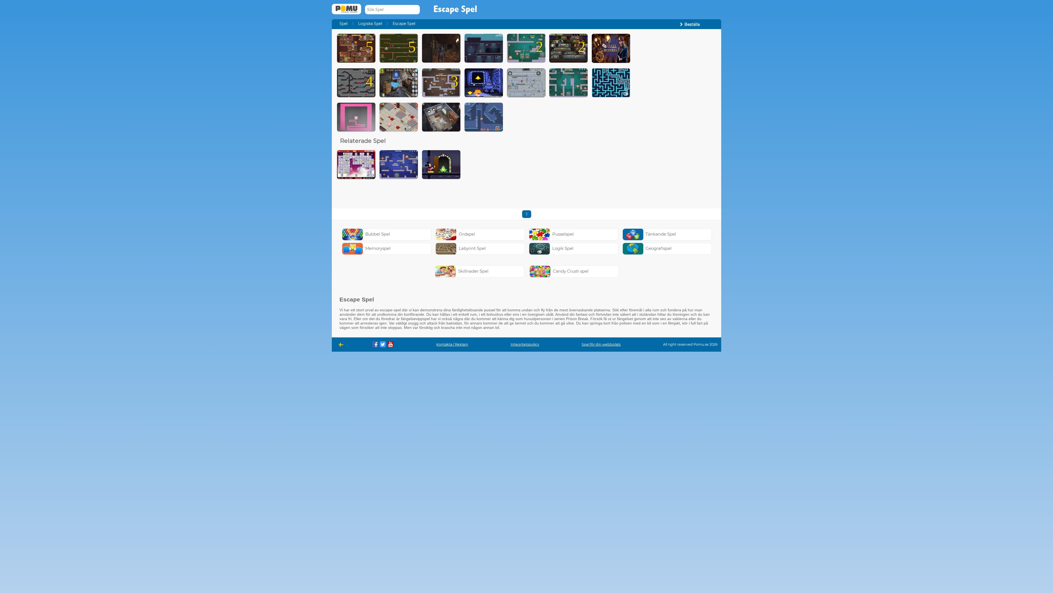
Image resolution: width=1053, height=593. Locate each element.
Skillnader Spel (473, 271)
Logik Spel (562, 248)
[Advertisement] (676, 116)
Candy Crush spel (570, 271)
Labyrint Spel (472, 248)
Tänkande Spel (661, 234)
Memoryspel (377, 248)
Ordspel (467, 234)
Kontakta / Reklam (452, 344)
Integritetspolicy (525, 344)
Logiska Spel (370, 23)
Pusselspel (563, 234)
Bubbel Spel (377, 234)
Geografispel (659, 248)
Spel (343, 23)
